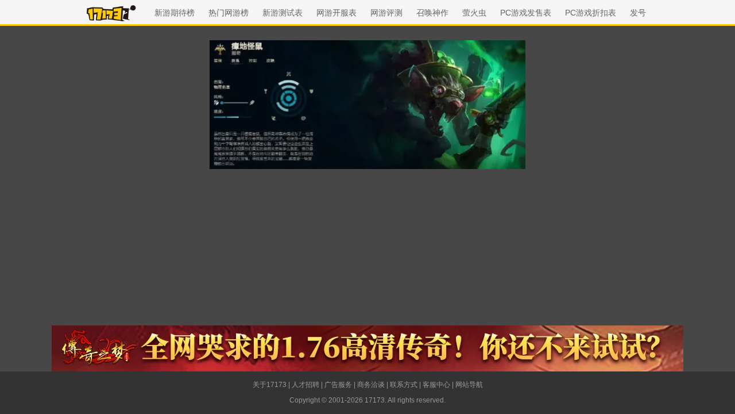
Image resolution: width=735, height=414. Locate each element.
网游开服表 (336, 12)
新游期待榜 (174, 12)
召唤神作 (432, 12)
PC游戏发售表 (525, 12)
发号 (638, 12)
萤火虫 (474, 12)
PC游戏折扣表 (590, 12)
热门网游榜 (228, 12)
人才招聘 (305, 385)
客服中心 (436, 385)
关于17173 (270, 385)
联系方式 (403, 385)
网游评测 (386, 12)
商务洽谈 (371, 385)
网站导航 (469, 385)
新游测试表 (282, 12)
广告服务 (338, 385)
